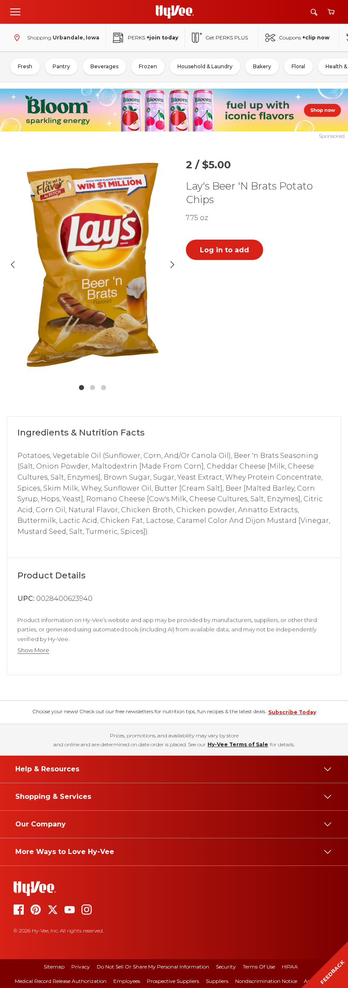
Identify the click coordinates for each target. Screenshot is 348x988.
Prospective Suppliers (173, 981)
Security (226, 966)
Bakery (262, 66)
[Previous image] (13, 265)
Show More (33, 650)
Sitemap (54, 966)
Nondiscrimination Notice (266, 981)
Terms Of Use (259, 966)
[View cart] (331, 12)
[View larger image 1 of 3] (92, 265)
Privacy (80, 966)
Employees (126, 981)
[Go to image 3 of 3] (103, 387)
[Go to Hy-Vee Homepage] (175, 12)
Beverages (104, 66)
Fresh (25, 66)
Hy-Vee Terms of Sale (238, 744)
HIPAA (290, 966)
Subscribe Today (292, 712)
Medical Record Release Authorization (61, 981)
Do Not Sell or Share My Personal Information (153, 966)
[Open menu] (15, 11)
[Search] (314, 12)
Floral (298, 66)
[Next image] (172, 265)
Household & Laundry (205, 66)
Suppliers (217, 981)
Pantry (61, 66)
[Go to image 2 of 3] (92, 387)
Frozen (148, 66)
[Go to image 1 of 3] (81, 387)
